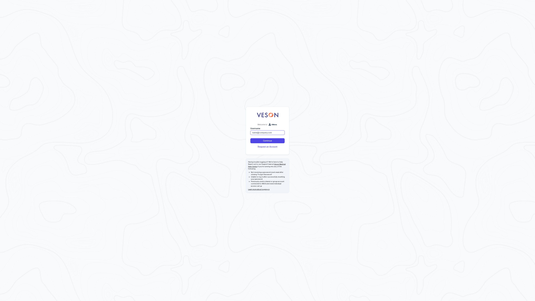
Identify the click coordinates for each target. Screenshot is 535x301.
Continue (267, 140)
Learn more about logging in (259, 189)
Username (255, 128)
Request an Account (267, 146)
